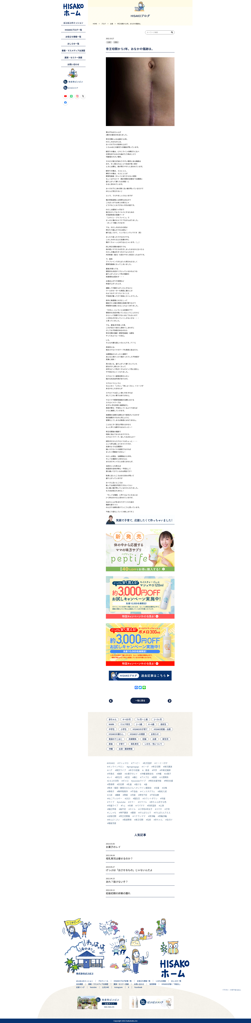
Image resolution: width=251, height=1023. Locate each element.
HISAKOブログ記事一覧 (123, 981)
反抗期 (121, 784)
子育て (122, 743)
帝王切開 (156, 766)
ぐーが (146, 766)
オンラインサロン (116, 766)
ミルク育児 (125, 724)
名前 (149, 819)
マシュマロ (123, 763)
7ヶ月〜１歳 (142, 719)
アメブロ (145, 777)
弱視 (155, 777)
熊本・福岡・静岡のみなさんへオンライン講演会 (129, 787)
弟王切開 (139, 819)
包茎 (157, 787)
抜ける (138, 784)
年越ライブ (113, 805)
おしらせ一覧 (73, 43)
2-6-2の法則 (113, 780)
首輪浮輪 (163, 816)
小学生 (124, 729)
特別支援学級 (155, 780)
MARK (111, 724)
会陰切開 (112, 816)
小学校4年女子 (145, 809)
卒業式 (111, 773)
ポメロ (126, 780)
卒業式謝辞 (166, 770)
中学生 (112, 729)
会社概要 (79, 984)
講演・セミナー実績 (73, 57)
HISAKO (111, 763)
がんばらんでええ (163, 812)
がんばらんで (145, 812)
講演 (134, 812)
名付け (169, 819)
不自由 (135, 791)
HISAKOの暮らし (116, 734)
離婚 (118, 794)
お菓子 (168, 773)
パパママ (140, 805)
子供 (168, 809)
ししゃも (112, 812)
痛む (135, 777)
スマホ (159, 809)
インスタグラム (148, 791)
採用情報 (153, 984)
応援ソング (80, 987)
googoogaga (133, 766)
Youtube (93, 987)
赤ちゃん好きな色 (158, 802)
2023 (128, 798)
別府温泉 (152, 805)
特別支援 (169, 780)
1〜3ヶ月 (158, 719)
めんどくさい (114, 819)
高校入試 (163, 791)
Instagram (118, 987)
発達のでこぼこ (115, 739)
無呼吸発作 (123, 791)
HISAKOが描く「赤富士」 (171, 984)
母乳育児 (135, 743)
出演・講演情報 (125, 748)
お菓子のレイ (132, 773)
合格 (165, 787)
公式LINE (105, 987)
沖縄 (111, 748)
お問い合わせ (73, 64)
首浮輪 (152, 816)
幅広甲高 (112, 809)
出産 (109, 42)
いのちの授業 (161, 981)
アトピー (136, 763)
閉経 (126, 794)
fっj (123, 805)
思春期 (111, 784)
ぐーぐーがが (161, 763)
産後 (116, 42)
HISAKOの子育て (140, 729)
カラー (132, 802)
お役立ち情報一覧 (73, 36)
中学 (155, 770)
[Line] (144, 687)
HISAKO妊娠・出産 (162, 729)
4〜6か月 (127, 719)
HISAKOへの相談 (137, 734)
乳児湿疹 (148, 763)
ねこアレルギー (115, 798)
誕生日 (137, 798)
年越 (163, 798)
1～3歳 (139, 724)
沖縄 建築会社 (147, 773)
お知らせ (155, 734)
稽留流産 (112, 823)
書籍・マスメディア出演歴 (73, 50)
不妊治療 (155, 794)
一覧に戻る (140, 700)
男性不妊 (143, 794)
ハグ (110, 770)
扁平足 (123, 809)
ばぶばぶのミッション (73, 23)
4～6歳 (151, 724)
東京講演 (168, 766)
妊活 (128, 777)
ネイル (133, 809)
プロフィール (103, 981)
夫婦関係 (132, 739)
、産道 (146, 770)
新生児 (165, 739)
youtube (122, 802)
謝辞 (120, 773)
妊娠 (144, 739)
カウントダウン (150, 798)
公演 (162, 805)
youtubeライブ (139, 780)
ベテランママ (139, 816)
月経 (134, 794)
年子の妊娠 (135, 770)
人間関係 (164, 777)
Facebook (138, 987)
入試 (110, 794)
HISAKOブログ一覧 (73, 30)
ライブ (111, 802)
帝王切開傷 (125, 816)
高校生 (163, 724)
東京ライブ (121, 770)
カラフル (143, 802)
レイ (110, 777)
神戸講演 (124, 812)
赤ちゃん (113, 719)
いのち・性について (153, 743)
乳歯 (130, 784)
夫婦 (131, 805)
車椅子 (111, 791)
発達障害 (128, 819)
